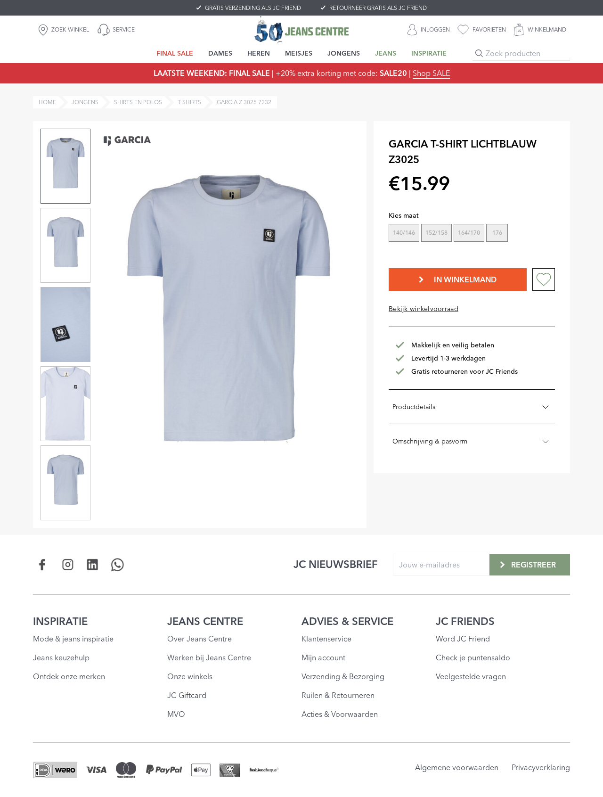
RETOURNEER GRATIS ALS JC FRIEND (378, 7)
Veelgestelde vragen (471, 676)
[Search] (479, 53)
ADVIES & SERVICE (347, 621)
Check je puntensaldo (473, 657)
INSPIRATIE (60, 621)
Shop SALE (431, 73)
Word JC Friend (463, 638)
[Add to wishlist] (543, 279)
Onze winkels (189, 676)
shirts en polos (138, 102)
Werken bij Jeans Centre (209, 657)
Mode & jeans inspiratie (73, 638)
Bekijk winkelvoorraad (423, 308)
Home (47, 102)
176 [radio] (497, 232)
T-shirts (189, 102)
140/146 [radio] (404, 232)
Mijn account (323, 657)
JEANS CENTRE (205, 621)
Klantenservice (326, 638)
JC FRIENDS (465, 621)
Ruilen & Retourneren (338, 695)
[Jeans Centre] (301, 29)
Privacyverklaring (541, 767)
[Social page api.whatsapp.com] (117, 564)
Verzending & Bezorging (343, 676)
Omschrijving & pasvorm (429, 441)
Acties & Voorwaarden (340, 714)
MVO (176, 714)
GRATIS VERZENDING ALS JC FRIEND (253, 7)
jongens (85, 102)
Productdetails (413, 407)
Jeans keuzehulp (61, 657)
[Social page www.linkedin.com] (92, 564)
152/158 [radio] (436, 232)
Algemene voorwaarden (456, 767)
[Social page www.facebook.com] (42, 564)
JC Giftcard (186, 695)
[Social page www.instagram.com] (67, 564)
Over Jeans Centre (199, 638)
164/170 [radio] (469, 232)
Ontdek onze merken (69, 676)
